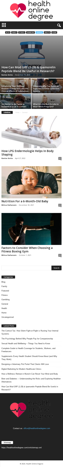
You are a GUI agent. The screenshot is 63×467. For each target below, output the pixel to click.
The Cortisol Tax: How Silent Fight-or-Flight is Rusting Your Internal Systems (29, 332)
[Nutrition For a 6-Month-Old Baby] (31, 182)
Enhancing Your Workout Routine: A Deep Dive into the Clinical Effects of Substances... (15, 88)
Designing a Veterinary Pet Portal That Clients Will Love (25, 364)
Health (47, 32)
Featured (5, 291)
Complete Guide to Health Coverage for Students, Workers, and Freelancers (28, 350)
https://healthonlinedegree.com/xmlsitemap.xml (21, 447)
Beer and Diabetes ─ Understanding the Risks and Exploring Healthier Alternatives (31, 380)
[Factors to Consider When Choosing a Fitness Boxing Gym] (31, 229)
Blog (8, 32)
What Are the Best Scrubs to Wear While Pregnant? (46, 105)
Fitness (22, 32)
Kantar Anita (7, 75)
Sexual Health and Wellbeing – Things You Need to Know (25, 343)
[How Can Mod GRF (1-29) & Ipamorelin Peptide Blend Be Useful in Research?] (31, 57)
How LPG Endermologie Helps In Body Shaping (27, 152)
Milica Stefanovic (9, 205)
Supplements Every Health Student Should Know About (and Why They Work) (29, 357)
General (39, 32)
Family (14, 32)
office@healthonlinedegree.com (36, 428)
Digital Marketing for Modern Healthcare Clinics (21, 369)
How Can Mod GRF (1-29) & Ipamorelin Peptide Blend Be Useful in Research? (28, 69)
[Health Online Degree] (31, 10)
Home (54, 32)
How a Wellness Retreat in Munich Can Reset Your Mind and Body (29, 374)
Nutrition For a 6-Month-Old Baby (24, 201)
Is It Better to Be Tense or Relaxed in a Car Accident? (13, 105)
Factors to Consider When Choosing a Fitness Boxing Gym (27, 249)
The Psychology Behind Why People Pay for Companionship (27, 339)
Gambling (30, 32)
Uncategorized (7, 317)
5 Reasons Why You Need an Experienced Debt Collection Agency (46, 88)
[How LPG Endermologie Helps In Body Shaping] (31, 132)
